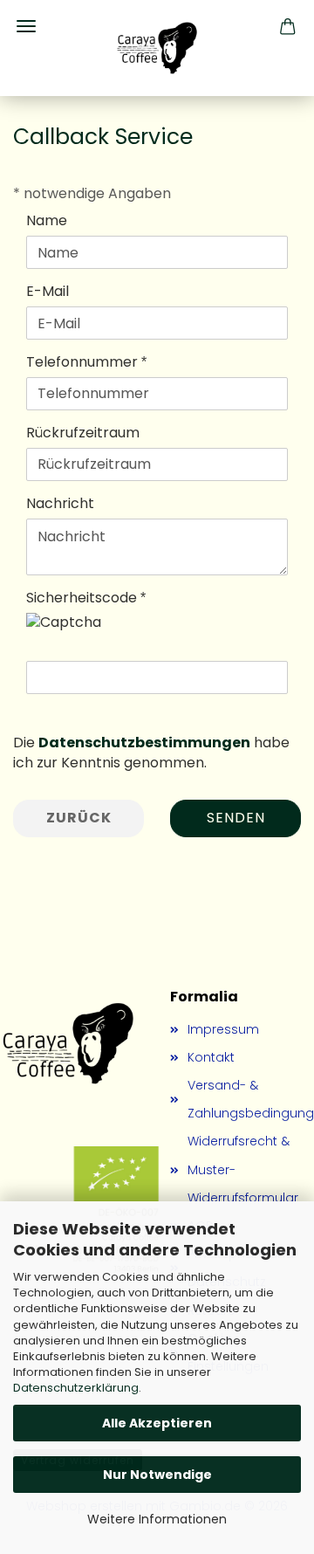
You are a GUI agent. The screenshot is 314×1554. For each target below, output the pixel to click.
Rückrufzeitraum (83, 433)
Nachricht (60, 503)
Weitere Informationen (157, 1519)
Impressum (223, 1029)
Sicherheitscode (83, 598)
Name (46, 220)
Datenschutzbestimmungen (144, 742)
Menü (26, 26)
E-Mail (47, 291)
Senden (236, 818)
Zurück (79, 818)
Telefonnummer (83, 362)
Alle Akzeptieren (157, 1423)
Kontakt (211, 1057)
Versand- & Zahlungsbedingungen (244, 1099)
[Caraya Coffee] (157, 48)
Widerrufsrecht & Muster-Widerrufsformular (243, 1169)
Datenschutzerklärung (76, 1387)
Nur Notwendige (157, 1474)
